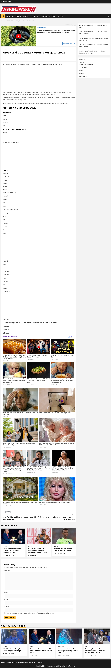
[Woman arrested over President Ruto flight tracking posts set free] (69, 636)
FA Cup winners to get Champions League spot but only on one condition (57, 517)
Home (8, 16)
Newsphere (62, 666)
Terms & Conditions (22, 662)
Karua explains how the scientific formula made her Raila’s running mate (95, 650)
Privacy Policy (10, 662)
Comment (7, 570)
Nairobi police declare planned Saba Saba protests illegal (13, 650)
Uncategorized (83, 76)
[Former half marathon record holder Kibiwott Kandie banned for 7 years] (39, 536)
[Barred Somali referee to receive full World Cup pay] (64, 536)
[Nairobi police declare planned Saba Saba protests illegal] (14, 636)
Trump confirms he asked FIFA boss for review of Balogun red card (12, 550)
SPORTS (60, 16)
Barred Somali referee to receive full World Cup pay (63, 549)
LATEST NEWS (16, 16)
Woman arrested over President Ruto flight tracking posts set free (69, 650)
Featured (81, 62)
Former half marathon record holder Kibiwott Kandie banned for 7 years (37, 550)
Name (6, 592)
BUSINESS (35, 16)
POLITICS (26, 16)
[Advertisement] (39, 79)
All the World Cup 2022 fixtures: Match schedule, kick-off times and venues (21, 517)
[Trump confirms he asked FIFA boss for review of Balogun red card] (13, 536)
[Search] (108, 16)
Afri (13, 59)
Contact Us (39, 662)
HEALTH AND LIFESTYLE (48, 16)
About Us (32, 662)
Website (6, 606)
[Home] (3, 16)
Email (6, 599)
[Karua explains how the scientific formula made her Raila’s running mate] (97, 636)
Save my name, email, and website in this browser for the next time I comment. (30, 613)
